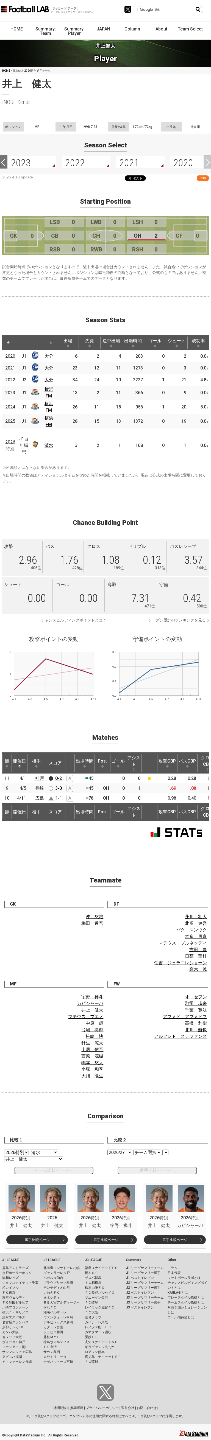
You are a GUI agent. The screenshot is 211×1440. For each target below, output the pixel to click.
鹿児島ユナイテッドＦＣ (103, 1357)
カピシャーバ (90, 1003)
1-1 (58, 798)
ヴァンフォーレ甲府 (58, 1317)
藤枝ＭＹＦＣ (53, 1337)
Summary (133, 1260)
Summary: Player (74, 31)
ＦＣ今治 (50, 1347)
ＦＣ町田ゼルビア (15, 1302)
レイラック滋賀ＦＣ (100, 1307)
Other (172, 1260)
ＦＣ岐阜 (91, 1302)
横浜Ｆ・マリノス (15, 1312)
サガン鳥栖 (51, 1352)
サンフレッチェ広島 (17, 1352)
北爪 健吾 (196, 923)
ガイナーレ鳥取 (96, 1322)
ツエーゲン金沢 (96, 1297)
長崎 (39, 788)
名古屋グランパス (15, 1322)
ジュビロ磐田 (53, 1332)
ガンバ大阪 (10, 1332)
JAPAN (103, 29)
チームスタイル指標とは (186, 1302)
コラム (172, 1268)
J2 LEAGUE (51, 1260)
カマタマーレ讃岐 (98, 1332)
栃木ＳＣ (91, 1273)
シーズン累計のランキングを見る (177, 620)
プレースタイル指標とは (186, 1297)
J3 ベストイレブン (140, 1307)
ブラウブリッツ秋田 (58, 1283)
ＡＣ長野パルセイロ (100, 1293)
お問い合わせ (147, 1408)
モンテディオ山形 (56, 1288)
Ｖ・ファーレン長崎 (17, 1362)
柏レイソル (10, 1288)
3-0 (58, 788)
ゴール (155, 340)
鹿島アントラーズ (15, 1268)
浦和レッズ (10, 1278)
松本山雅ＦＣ (95, 1288)
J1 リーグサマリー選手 (143, 1273)
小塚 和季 (92, 1069)
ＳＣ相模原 (93, 1283)
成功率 (198, 340)
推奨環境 (76, 1408)
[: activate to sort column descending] (8, 342)
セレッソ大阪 (12, 1337)
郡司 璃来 (196, 1003)
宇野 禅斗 (92, 996)
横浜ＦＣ (50, 1307)
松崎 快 (94, 1036)
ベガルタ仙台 (53, 1278)
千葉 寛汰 (196, 1010)
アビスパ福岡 (12, 1357)
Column (132, 29)
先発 (89, 340)
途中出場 (111, 340)
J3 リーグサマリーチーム (145, 1297)
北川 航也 (196, 1029)
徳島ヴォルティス (56, 1342)
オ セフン (196, 996)
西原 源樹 (92, 1056)
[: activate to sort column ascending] (18, 342)
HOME (16, 29)
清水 (49, 445)
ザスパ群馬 (93, 1278)
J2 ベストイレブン (140, 1293)
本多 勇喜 (196, 936)
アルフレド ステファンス (180, 1036)
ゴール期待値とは (181, 1317)
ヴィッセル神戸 (13, 1342)
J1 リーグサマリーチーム (145, 1268)
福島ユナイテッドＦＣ (101, 1268)
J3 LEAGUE (93, 1260)
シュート (176, 340)
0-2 (58, 778)
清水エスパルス (13, 1317)
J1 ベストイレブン (140, 1278)
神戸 (39, 778)
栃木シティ (51, 1297)
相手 (36, 761)
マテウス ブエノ (85, 1016)
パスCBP (187, 761)
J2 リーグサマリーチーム (145, 1283)
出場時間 (133, 340)
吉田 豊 (198, 949)
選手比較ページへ (157, 1170)
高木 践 (198, 969)
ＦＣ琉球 (91, 1362)
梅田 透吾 (92, 923)
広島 (39, 798)
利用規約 (61, 1408)
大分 (49, 356)
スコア (55, 763)
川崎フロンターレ (15, 1307)
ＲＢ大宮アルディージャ (61, 1302)
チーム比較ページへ (54, 1170)
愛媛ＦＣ (91, 1337)
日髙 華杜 (196, 956)
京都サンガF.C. (13, 1327)
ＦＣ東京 (8, 1293)
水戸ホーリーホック (17, 1273)
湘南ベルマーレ (54, 1312)
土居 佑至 (92, 1049)
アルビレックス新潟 (58, 1322)
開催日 (19, 761)
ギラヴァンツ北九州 (100, 1347)
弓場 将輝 (92, 1029)
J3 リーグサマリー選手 (143, 1302)
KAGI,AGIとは (178, 1293)
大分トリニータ (54, 1357)
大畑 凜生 (92, 1075)
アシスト (133, 761)
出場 (67, 340)
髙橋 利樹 (196, 1023)
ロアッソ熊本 (95, 1352)
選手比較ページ (37, 1240)
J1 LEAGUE (10, 1260)
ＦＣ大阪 (91, 1312)
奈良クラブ (93, 1317)
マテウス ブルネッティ (183, 943)
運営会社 (127, 1408)
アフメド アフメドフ (185, 1016)
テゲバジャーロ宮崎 (58, 1362)
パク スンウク (191, 929)
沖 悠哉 (94, 916)
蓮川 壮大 (196, 916)
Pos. (102, 761)
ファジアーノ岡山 (15, 1347)
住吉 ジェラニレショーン (180, 962)
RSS (202, 178)
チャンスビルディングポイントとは (71, 620)
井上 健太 (92, 1010)
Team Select (190, 29)
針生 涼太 (92, 1043)
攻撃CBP (167, 761)
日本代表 (174, 1273)
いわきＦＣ (51, 1293)
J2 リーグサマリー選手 (143, 1288)
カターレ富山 (53, 1327)
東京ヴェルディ (13, 1297)
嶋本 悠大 (92, 1062)
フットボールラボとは (184, 1278)
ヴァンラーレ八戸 (56, 1273)
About (161, 29)
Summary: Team (45, 31)
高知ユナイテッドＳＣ (101, 1342)
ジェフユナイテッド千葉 (20, 1283)
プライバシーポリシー (102, 1408)
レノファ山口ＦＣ (98, 1327)
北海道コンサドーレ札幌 (61, 1268)
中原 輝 (94, 1023)
